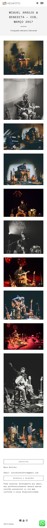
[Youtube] (23, 520)
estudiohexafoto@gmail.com (24, 472)
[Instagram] (27, 520)
